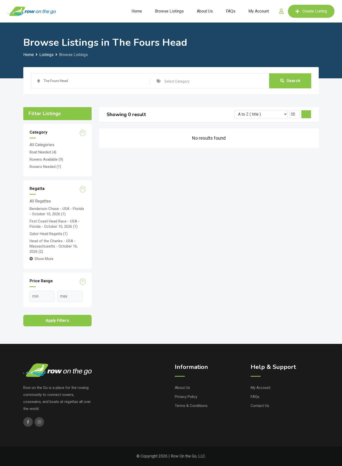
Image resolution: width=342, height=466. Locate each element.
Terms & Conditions (191, 405)
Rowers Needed (45, 166)
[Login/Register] (281, 11)
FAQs (230, 11)
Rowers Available (46, 159)
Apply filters (57, 320)
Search (293, 80)
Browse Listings (169, 11)
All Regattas (40, 201)
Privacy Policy (186, 396)
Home (136, 11)
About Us (205, 11)
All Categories (42, 144)
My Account (258, 11)
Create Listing (314, 11)
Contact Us (260, 405)
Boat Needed (43, 152)
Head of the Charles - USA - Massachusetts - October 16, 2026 (54, 246)
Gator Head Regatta (49, 233)
